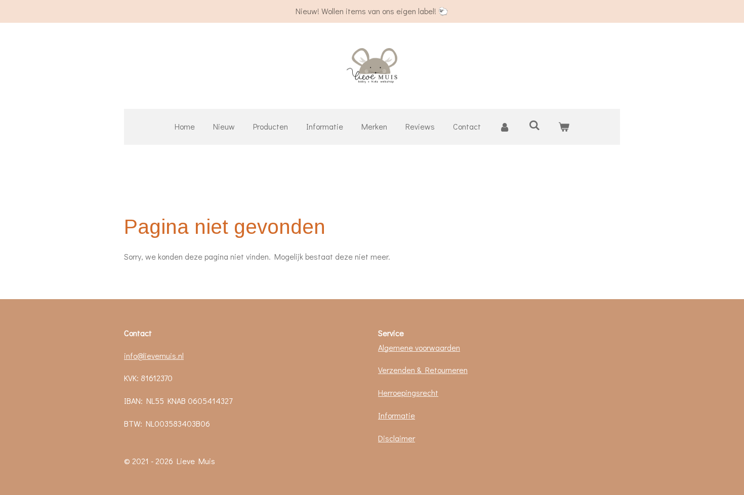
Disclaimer (396, 438)
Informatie (396, 415)
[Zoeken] (534, 125)
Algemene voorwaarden (419, 347)
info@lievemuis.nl (154, 355)
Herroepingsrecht (408, 392)
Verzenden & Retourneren (423, 369)
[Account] (504, 127)
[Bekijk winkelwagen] (564, 127)
